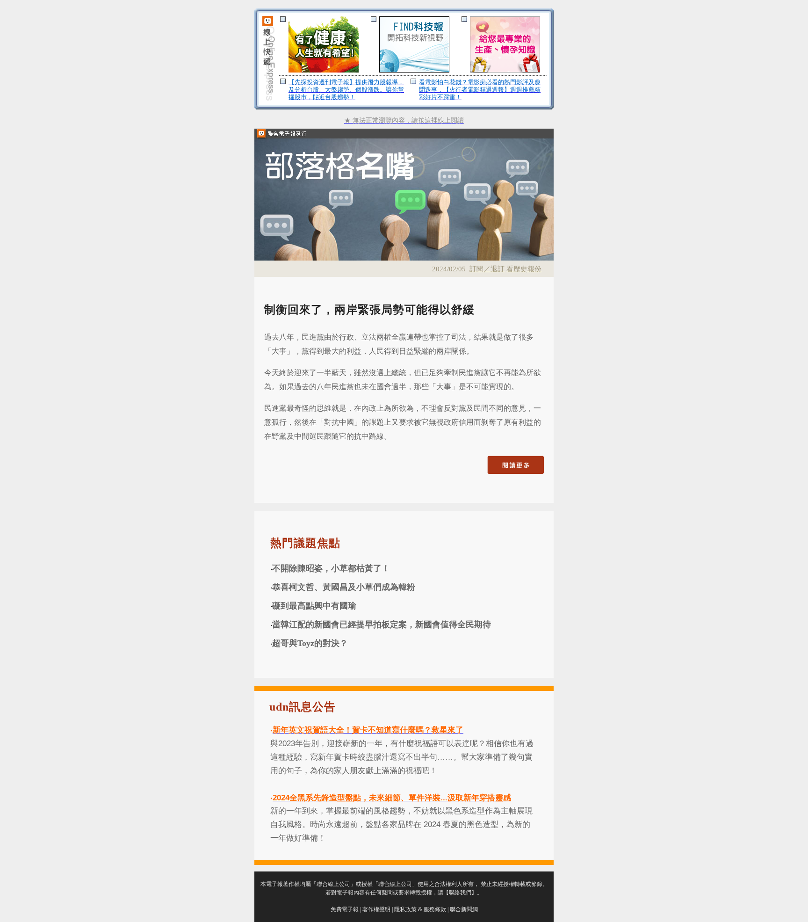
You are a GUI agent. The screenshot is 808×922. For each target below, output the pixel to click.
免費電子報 (345, 909)
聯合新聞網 (464, 909)
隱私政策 (405, 909)
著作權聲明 (376, 909)
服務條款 (435, 909)
